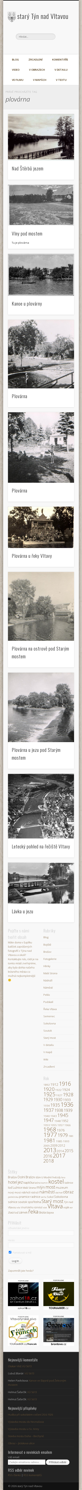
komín (44, 1182)
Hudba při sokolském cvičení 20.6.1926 (30, 1414)
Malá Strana (50, 973)
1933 (67, 1099)
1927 (59, 1095)
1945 (62, 1115)
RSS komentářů (32, 1475)
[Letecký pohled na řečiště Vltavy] (41, 806)
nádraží (35, 1192)
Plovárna (19, 396)
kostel (56, 1181)
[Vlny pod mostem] (41, 205)
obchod (58, 1192)
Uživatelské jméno (18, 1228)
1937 (48, 1110)
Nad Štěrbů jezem (27, 168)
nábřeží (25, 1192)
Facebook (36, 46)
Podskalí (48, 1002)
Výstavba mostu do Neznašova (26, 1422)
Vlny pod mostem (27, 233)
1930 (58, 1099)
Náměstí (48, 987)
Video (16, 69)
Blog (15, 59)
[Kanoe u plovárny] (41, 275)
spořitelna (34, 1202)
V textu (61, 80)
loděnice (68, 1182)
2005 (46, 1145)
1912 (54, 1084)
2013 (49, 1150)
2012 (61, 1145)
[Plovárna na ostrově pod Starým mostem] (41, 606)
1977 (50, 1135)
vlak (45, 1207)
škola (42, 1212)
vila (18, 1207)
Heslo (11, 1240)
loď (10, 1187)
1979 (63, 1135)
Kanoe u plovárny (27, 303)
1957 (60, 1125)
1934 (46, 1105)
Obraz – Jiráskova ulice (21, 1443)
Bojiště (47, 944)
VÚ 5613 (27, 1366)
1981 (49, 1140)
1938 (58, 1110)
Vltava (55, 1206)
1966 (67, 1125)
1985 (59, 1141)
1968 (49, 1129)
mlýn (40, 1187)
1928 (68, 1094)
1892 (46, 1084)
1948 (57, 1121)
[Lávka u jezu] (41, 883)
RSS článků (14, 1475)
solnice (13, 1202)
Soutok (47, 1030)
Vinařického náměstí (31, 1207)
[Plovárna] (41, 354)
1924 (66, 1089)
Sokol (50, 1197)
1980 (70, 1136)
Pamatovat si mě (21, 1252)
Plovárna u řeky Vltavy (32, 555)
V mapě (47, 1052)
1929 (48, 1099)
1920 (49, 1089)
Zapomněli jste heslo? (20, 1270)
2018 (48, 1161)
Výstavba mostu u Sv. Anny (23, 1429)
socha (43, 1197)
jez (20, 1182)
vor (71, 1207)
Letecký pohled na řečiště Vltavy (41, 846)
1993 (66, 1141)
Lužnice (17, 1187)
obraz (68, 1192)
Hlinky (46, 966)
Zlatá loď (13, 1212)
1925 (49, 1094)
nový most (14, 1192)
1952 (64, 1121)
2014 (60, 1151)
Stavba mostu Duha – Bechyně (26, 1436)
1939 (68, 1110)
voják (66, 1207)
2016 (47, 1156)
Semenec (49, 1016)
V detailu (61, 69)
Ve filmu (17, 80)
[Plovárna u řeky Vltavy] (41, 527)
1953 (46, 1125)
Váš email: (14, 1457)
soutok (22, 1202)
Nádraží (47, 980)
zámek (23, 1212)
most (50, 1187)
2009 (54, 1145)
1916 (65, 1083)
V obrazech (37, 69)
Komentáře (60, 59)
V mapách (39, 80)
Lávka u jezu (22, 911)
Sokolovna (49, 1023)
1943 (53, 1116)
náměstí (47, 1192)
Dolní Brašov (26, 1177)
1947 (48, 1120)
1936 (67, 1104)
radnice (35, 1197)
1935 (55, 1105)
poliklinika (13, 1196)
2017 (59, 1155)
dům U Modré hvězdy (48, 1177)
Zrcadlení (35, 59)
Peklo (46, 995)
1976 (61, 1130)
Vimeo (44, 46)
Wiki (45, 1059)
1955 (53, 1125)
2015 (68, 1150)
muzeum (62, 1187)
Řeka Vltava (50, 1009)
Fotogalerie (50, 959)
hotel (12, 1182)
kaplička (28, 1182)
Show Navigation (64, 35)
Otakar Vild (14, 1366)
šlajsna (50, 1212)
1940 (46, 1116)
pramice (24, 1197)
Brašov (47, 952)
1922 (58, 1090)
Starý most (49, 1038)
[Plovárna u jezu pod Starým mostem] (41, 707)
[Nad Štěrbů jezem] (41, 137)
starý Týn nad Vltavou (42, 16)
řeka (33, 1211)
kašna (37, 1182)
